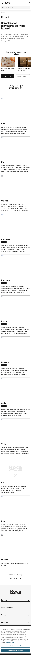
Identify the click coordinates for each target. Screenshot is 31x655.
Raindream (6, 239)
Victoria (4, 444)
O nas (3, 615)
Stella (3, 403)
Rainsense (5, 280)
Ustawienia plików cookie (15, 645)
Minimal (4, 560)
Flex (3, 521)
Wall (3, 483)
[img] (15, 109)
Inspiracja (5, 622)
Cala (3, 124)
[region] (15, 639)
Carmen (4, 201)
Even (3, 162)
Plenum (4, 321)
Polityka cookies (10, 642)
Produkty (4, 600)
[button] (3, 7)
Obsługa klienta (7, 607)
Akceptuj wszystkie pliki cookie (15, 650)
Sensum (5, 362)
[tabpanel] (15, 110)
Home (3, 13)
